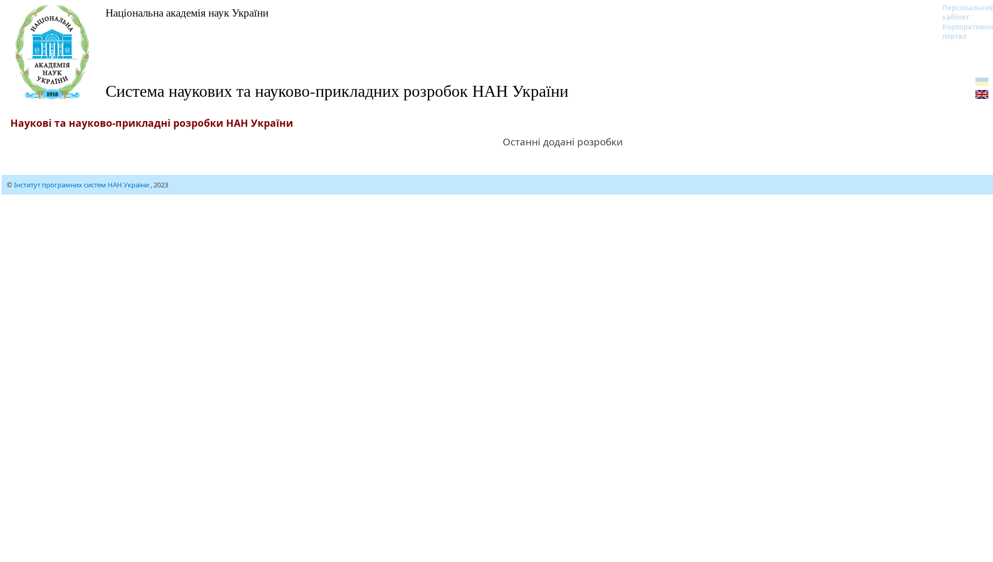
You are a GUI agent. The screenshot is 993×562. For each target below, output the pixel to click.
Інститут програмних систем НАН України (82, 184)
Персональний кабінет (961, 12)
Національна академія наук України (187, 12)
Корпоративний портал (961, 31)
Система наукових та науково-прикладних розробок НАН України (337, 90)
